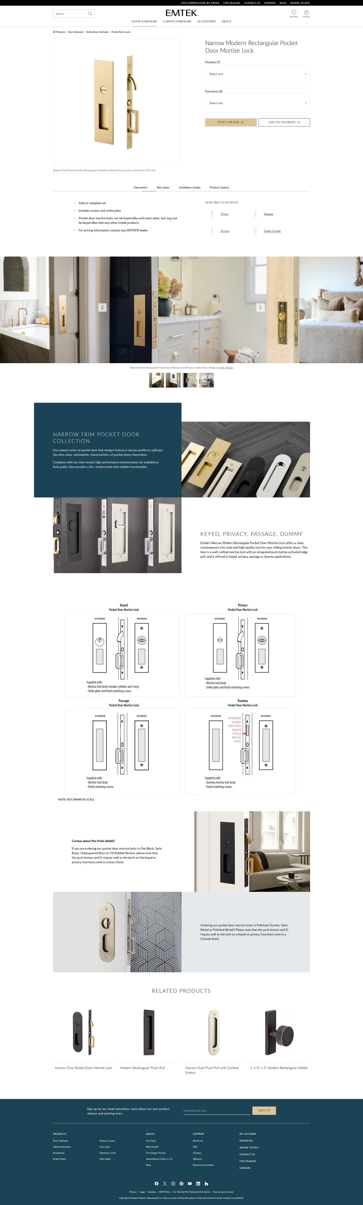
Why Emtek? (152, 1146)
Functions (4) (213, 91)
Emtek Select (59, 1158)
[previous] (102, 307)
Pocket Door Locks (121, 31)
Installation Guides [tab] (189, 187)
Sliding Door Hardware (97, 31)
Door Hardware (75, 31)
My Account (248, 1134)
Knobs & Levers (107, 1140)
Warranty (197, 1158)
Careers (245, 1168)
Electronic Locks (108, 1152)
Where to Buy (249, 1147)
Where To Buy (300, 3)
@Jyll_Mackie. (226, 367)
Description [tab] (140, 187)
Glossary (197, 1152)
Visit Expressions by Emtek (200, 3)
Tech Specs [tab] (163, 187)
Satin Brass (105, 1158)
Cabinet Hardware (62, 1146)
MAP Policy (164, 1191)
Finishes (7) (212, 62)
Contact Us (252, 3)
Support (270, 3)
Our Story (151, 1140)
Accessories (58, 1152)
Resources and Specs (203, 1164)
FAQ (195, 1146)
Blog (283, 3)
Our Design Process (156, 1152)
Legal (142, 1191)
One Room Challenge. (73, 367)
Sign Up (264, 1110)
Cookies (152, 1191)
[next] (260, 307)
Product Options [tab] (219, 187)
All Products (59, 31)
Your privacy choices (223, 1191)
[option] (181, 315)
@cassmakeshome (37, 367)
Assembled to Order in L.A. (159, 1158)
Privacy (133, 1191)
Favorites (246, 1140)
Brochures (198, 1140)
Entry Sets (105, 1146)
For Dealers (231, 3)
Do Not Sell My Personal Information (191, 1191)
